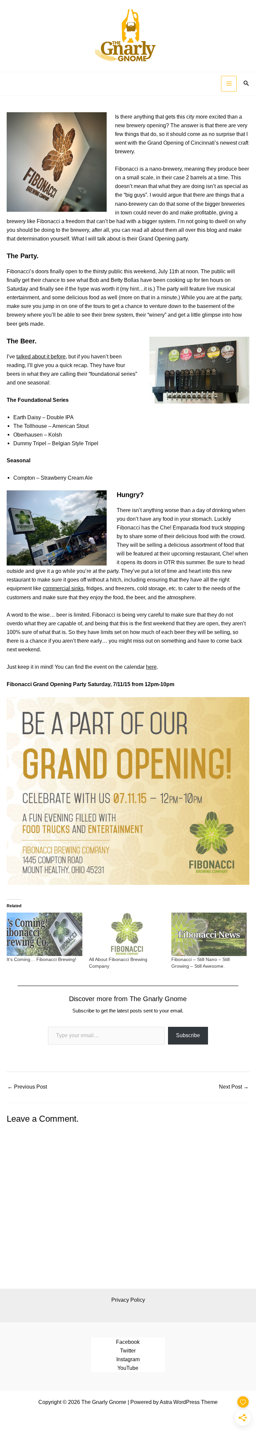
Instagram (128, 1359)
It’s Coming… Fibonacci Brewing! (41, 959)
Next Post (234, 1087)
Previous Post (27, 1087)
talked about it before (41, 356)
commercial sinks (63, 588)
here (151, 667)
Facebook (128, 1342)
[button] (246, 83)
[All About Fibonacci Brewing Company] (127, 934)
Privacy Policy (128, 1300)
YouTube (127, 1368)
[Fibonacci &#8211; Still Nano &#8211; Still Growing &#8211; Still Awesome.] (209, 934)
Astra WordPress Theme (189, 1402)
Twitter (128, 1350)
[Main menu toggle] (229, 84)
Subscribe (188, 1035)
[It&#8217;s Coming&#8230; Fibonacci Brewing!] (44, 934)
